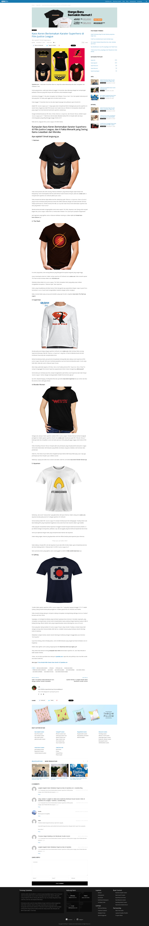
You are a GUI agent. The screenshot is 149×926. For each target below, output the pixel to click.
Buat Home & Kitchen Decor (122, 904)
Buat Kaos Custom (117, 1)
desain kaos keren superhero (39, 669)
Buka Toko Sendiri (119, 910)
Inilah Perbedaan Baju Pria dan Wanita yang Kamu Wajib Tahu (40, 778)
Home (33, 5)
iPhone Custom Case (61, 734)
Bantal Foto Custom (39, 751)
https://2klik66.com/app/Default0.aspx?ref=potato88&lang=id (50, 689)
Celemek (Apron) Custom (40, 753)
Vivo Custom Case (60, 741)
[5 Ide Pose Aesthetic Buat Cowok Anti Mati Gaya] (60, 770)
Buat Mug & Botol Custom (121, 902)
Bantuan (100, 892)
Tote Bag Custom (102, 734)
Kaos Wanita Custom (39, 735)
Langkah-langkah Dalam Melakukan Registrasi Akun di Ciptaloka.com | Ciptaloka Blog (60, 788)
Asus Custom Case (60, 742)
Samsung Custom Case (61, 735)
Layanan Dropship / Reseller (122, 913)
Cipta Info (38, 5)
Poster (57, 751)
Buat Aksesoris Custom (121, 900)
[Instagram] (41, 694)
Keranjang (139, 1)
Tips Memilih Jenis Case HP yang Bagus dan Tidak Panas (104, 47)
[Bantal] (74, 724)
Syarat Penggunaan (102, 915)
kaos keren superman (37, 671)
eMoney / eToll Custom (104, 735)
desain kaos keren (68, 668)
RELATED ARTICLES (37, 761)
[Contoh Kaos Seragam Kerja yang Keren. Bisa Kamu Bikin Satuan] (95, 125)
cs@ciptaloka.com (72, 907)
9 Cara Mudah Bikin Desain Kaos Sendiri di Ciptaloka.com (52, 662)
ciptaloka (51, 668)
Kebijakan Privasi (101, 913)
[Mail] (43, 694)
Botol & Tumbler (81, 737)
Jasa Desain (100, 897)
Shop (124, 1)
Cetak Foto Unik (59, 747)
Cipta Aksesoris (102, 65)
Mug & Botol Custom (82, 732)
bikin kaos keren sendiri (42, 668)
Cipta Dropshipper (102, 71)
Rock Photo (58, 749)
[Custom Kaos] (74, 27)
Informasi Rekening (102, 908)
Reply (39, 794)
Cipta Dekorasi (102, 68)
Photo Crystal (59, 755)
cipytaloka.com (59, 668)
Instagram (81, 919)
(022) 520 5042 (85, 896)
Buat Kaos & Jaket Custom (121, 892)
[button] (146, 1)
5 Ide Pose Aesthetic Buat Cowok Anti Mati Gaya (59, 778)
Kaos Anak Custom (39, 737)
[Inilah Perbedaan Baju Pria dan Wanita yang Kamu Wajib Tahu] (40, 770)
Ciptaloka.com (108, 1)
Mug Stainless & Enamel (82, 735)
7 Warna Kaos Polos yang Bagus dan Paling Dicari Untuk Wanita (104, 50)
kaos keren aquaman (59, 669)
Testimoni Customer (102, 910)
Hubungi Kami (133, 1)
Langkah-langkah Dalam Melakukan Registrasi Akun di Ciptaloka (54, 847)
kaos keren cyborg (80, 669)
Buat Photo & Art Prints (121, 897)
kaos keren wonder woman (61, 671)
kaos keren (50, 669)
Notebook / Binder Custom (105, 739)
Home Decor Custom (39, 747)
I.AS (34, 42)
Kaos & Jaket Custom (39, 732)
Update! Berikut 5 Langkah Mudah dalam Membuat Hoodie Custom (77, 680)
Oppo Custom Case (60, 739)
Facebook (70, 919)
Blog (127, 1)
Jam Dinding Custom (39, 749)
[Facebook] (39, 694)
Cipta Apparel (34, 776)
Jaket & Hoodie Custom (40, 739)
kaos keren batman (70, 669)
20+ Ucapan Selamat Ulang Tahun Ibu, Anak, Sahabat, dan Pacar (78, 778)
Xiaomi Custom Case (60, 737)
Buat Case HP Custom (120, 895)
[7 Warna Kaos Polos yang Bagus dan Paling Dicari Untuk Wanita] (95, 117)
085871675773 (72, 896)
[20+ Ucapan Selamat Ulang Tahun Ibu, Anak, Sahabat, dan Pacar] (79, 770)
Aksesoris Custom (103, 732)
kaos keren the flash (48, 671)
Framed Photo (59, 753)
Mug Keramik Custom (82, 734)
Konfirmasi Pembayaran (103, 900)
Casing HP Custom (60, 732)
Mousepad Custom (103, 741)
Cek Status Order (101, 902)
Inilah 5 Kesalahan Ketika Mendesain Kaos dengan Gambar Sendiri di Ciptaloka (43, 680)
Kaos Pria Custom (39, 734)
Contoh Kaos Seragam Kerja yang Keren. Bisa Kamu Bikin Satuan (108, 124)
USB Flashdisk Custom (104, 742)
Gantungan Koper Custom (105, 737)
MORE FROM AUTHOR (51, 761)
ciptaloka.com (59, 656)
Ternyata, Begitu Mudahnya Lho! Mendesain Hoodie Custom (54, 836)
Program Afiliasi (119, 915)
